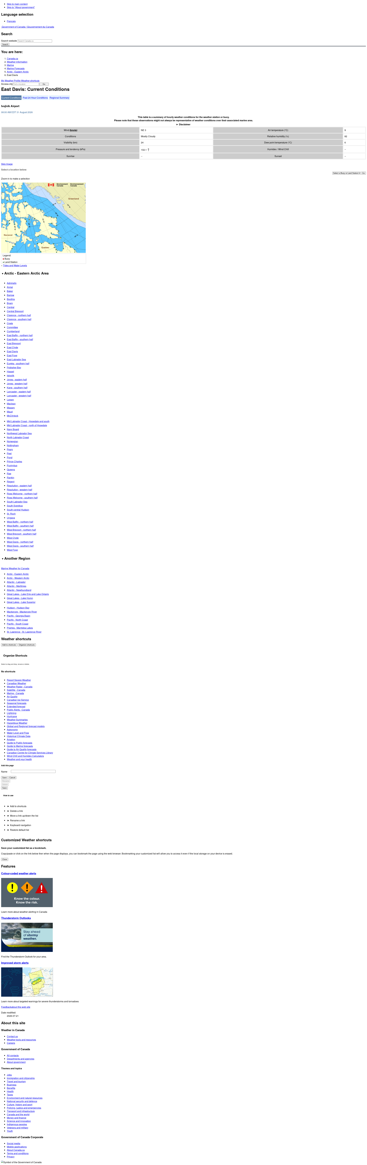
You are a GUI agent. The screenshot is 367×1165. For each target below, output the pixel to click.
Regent (10, 481)
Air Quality (12, 696)
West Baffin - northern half (20, 521)
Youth (10, 1131)
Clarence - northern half (19, 315)
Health (10, 1091)
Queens (11, 469)
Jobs (9, 1074)
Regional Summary (59, 97)
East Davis (12, 351)
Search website (9, 40)
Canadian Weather (16, 683)
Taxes (10, 1094)
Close (4, 859)
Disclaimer (184, 124)
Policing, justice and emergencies (24, 1107)
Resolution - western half (19, 489)
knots (73, 130)
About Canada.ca (16, 1150)
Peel (9, 453)
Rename (5, 781)
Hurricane (12, 716)
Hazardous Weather (17, 723)
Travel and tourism (16, 1081)
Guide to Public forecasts (19, 742)
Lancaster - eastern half (19, 391)
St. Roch (11, 513)
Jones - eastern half (17, 379)
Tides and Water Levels (15, 265)
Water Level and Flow (18, 732)
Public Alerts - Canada (18, 709)
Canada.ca (12, 58)
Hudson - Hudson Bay (18, 607)
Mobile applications (17, 1146)
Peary (10, 449)
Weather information (17, 61)
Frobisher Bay (14, 367)
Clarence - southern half (19, 319)
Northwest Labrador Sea (19, 433)
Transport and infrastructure (21, 1111)
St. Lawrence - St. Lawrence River (24, 631)
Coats (10, 323)
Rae (9, 473)
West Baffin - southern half (20, 525)
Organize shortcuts (27, 645)
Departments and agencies (20, 1058)
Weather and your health (19, 759)
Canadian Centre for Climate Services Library (30, 752)
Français (11, 21)
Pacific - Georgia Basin (18, 615)
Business (11, 1084)
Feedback (15, 1007)
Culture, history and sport (19, 1104)
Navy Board (13, 429)
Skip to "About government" (21, 7)
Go (44, 84)
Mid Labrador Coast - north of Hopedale (27, 425)
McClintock (12, 415)
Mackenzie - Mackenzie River (22, 611)
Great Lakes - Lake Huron (20, 598)
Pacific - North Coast (17, 619)
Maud (10, 411)
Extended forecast (16, 706)
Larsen (10, 399)
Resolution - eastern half (19, 485)
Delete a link (16, 811)
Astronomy (12, 729)
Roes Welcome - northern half (22, 493)
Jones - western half (17, 383)
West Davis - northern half (20, 541)
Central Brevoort (15, 311)
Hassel (10, 371)
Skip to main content (17, 4)
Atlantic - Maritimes (16, 586)
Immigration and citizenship (21, 1078)
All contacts (13, 1055)
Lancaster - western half (19, 395)
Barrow (10, 295)
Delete (5, 784)
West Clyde (13, 537)
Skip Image (7, 164)
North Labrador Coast (18, 437)
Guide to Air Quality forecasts (21, 749)
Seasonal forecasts (16, 703)
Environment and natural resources (24, 1098)
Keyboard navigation (20, 825)
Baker (10, 291)
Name (4, 771)
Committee (12, 327)
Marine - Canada (15, 693)
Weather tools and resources (21, 1039)
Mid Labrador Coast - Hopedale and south (28, 421)
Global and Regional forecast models (26, 726)
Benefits (11, 1088)
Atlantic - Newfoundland (19, 590)
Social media (13, 1143)
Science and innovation (19, 1121)
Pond (9, 457)
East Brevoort (14, 343)
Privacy (10, 1156)
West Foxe (12, 550)
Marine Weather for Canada (15, 568)
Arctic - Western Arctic (18, 578)
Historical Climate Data (18, 736)
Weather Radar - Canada (19, 686)
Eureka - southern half (18, 363)
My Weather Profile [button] (11, 80)
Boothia (11, 299)
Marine (10, 65)
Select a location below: (14, 169)
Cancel (12, 778)
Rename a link (17, 820)
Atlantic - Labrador (16, 582)
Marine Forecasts (16, 68)
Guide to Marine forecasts (20, 746)
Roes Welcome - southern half (22, 497)
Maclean (11, 403)
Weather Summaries (17, 719)
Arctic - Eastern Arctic (18, 71)
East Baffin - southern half (20, 339)
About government (16, 1062)
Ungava (11, 517)
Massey (11, 407)
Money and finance (16, 1117)
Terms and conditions (18, 1153)
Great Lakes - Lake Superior (21, 602)
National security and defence (22, 1101)
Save (4, 778)
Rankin (10, 477)
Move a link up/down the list (24, 815)
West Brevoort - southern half (21, 533)
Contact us (12, 1036)
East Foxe (12, 355)
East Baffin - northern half (20, 335)
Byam (10, 303)
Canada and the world (18, 1114)
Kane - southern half (17, 387)
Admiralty (11, 283)
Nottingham (13, 445)
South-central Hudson (18, 509)
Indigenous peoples (17, 1124)
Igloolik (10, 375)
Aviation (11, 739)
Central (10, 307)
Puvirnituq (12, 465)
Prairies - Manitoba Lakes (20, 627)
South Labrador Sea (17, 501)
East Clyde (12, 347)
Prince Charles (14, 461)
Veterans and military (17, 1127)
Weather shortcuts (30, 80)
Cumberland (13, 331)
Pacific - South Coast (17, 623)
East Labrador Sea (16, 359)
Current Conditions (11, 97)
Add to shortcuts (9, 645)
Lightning (11, 713)
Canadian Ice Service (18, 699)
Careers (11, 1043)
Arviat (10, 287)
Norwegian (12, 441)
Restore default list (19, 829)
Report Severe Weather (19, 680)
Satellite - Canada (16, 690)
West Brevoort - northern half (21, 529)
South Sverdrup (15, 505)
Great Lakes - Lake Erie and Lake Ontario (28, 594)
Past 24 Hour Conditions (35, 97)
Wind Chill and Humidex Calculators (25, 756)
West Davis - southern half (20, 545)
